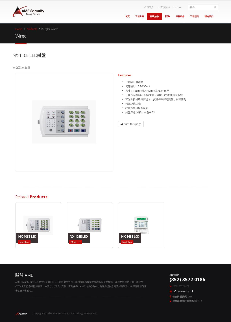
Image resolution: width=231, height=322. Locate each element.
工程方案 (139, 16)
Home (18, 29)
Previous (10, 122)
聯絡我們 (209, 16)
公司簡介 (149, 7)
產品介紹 (154, 16)
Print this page (132, 124)
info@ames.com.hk (183, 291)
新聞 (167, 16)
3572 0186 (176, 7)
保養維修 (180, 16)
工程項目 (194, 16)
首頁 (127, 16)
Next (117, 122)
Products (32, 29)
